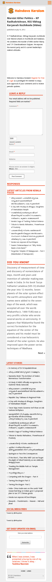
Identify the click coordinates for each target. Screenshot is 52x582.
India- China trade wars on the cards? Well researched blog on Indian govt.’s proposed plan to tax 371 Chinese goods (26, 490)
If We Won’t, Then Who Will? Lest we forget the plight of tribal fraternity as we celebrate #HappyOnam (26, 460)
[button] (49, 2)
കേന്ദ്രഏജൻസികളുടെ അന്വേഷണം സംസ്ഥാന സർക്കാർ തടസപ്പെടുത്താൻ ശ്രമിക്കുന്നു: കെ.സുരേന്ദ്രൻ (27, 236)
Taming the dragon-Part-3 (19, 481)
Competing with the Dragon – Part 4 (23, 477)
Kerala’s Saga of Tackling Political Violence (27, 221)
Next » (41, 353)
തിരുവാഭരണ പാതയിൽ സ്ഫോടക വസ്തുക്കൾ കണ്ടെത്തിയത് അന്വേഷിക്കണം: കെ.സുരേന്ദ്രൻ (25, 201)
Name (12, 144)
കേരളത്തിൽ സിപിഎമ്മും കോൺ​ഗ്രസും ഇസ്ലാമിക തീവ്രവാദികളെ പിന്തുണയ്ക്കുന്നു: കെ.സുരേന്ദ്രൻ (25, 416)
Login (11, 81)
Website (12, 159)
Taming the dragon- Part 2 (19, 484)
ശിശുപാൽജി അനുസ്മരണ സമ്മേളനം (24, 372)
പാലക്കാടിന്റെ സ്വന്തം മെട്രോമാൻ (26, 230)
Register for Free (37, 78)
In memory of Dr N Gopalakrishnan (23, 368)
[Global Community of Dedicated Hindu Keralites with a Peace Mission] (26, 13)
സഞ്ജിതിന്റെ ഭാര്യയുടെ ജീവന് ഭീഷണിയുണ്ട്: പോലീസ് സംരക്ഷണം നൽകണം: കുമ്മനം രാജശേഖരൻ (26, 215)
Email (12, 152)
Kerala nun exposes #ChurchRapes (24, 242)
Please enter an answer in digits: (22, 167)
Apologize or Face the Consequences (23, 454)
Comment (13, 106)
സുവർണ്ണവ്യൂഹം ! (16, 473)
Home (23, 571)
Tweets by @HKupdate (14, 513)
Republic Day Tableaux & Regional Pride (24, 397)
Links (29, 571)
